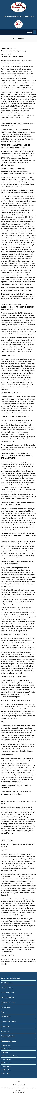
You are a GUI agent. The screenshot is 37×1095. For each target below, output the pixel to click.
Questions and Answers (8, 1021)
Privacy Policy (5, 1026)
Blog (2, 1012)
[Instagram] (23, 1092)
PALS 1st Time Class (7, 997)
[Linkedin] (21, 1092)
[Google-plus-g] (18, 1092)
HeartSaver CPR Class (8, 1002)
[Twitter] (16, 1092)
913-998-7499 (28, 16)
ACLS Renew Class (7, 983)
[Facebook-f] (13, 1092)
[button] (34, 32)
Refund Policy (5, 1016)
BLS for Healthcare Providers (10, 978)
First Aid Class (5, 1007)
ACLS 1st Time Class (7, 992)
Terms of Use (5, 1031)
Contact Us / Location (8, 1036)
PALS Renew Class (7, 988)
